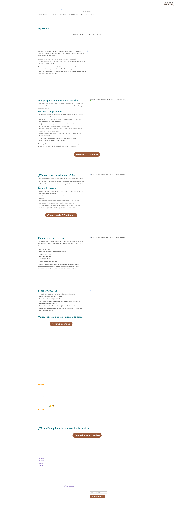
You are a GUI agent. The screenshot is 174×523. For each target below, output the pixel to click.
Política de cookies (80, 514)
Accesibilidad (42, 514)
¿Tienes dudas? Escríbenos (61, 215)
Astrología (63, 14)
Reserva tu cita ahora (87, 154)
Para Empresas (73, 14)
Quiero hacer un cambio (87, 435)
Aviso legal (52, 514)
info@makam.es (69, 486)
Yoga (54, 14)
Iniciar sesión (168, 2)
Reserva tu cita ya (61, 324)
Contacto (89, 14)
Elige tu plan (168, 4)
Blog (82, 14)
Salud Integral (43, 14)
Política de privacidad (65, 514)
